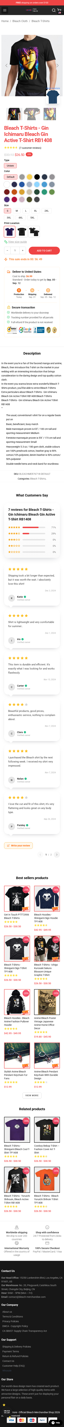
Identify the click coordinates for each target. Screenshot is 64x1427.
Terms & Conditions (12, 1316)
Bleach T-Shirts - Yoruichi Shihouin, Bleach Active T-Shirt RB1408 (17, 1199)
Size (6, 205)
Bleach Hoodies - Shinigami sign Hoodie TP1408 (46, 918)
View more (32, 1095)
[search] (54, 10)
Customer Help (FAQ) (13, 1365)
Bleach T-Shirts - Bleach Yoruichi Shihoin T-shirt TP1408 (46, 1199)
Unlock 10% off (7, 1412)
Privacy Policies (10, 1321)
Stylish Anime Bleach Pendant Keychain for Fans (15, 1075)
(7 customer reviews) (30, 148)
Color (7, 171)
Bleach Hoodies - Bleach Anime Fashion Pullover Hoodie (16, 1021)
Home (5, 21)
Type (6, 160)
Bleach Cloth (20, 21)
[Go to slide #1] (14, 114)
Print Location (11, 223)
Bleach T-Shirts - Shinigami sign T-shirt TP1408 (15, 968)
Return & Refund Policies (15, 1356)
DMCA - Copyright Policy (15, 1326)
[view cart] (59, 10)
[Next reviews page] (57, 855)
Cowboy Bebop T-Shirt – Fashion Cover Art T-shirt (46, 1149)
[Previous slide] (6, 65)
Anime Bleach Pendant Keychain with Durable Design (46, 1075)
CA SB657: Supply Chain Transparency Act (24, 1331)
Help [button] (58, 1423)
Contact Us (8, 1361)
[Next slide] (57, 65)
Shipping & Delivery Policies (16, 1346)
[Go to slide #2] (32, 114)
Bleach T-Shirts (40, 21)
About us (7, 1311)
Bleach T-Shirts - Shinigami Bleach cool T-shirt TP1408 (17, 1149)
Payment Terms (10, 1351)
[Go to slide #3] (50, 114)
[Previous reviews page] (40, 855)
